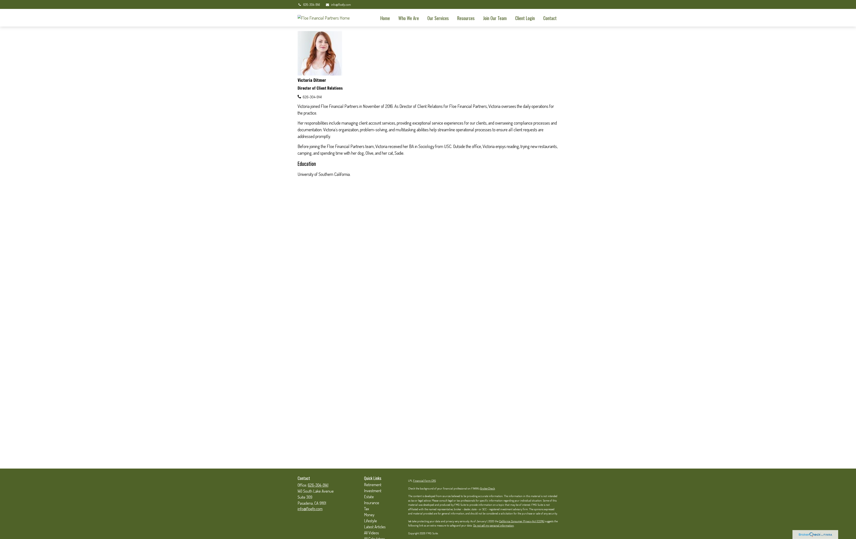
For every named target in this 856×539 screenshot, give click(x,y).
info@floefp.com (341, 4)
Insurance (371, 502)
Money (369, 514)
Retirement (372, 484)
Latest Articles (375, 526)
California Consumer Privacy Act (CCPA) (521, 521)
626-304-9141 (311, 4)
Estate (369, 496)
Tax (366, 508)
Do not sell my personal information (493, 525)
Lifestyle (370, 520)
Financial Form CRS (424, 480)
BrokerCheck (487, 488)
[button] (385, 17)
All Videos (371, 532)
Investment (372, 490)
